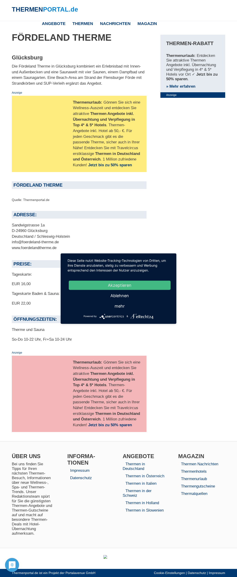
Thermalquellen (194, 493)
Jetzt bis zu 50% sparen (110, 165)
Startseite (33, 23)
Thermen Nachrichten (199, 464)
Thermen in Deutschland (134, 466)
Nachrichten (115, 23)
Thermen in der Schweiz (137, 493)
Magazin (147, 23)
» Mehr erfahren (180, 86)
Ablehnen (119, 295)
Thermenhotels (194, 471)
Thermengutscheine (198, 486)
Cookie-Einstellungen (169, 573)
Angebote (53, 23)
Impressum (80, 470)
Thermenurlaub (194, 479)
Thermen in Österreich (144, 476)
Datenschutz (81, 478)
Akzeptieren (119, 285)
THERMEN (45, 9)
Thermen (82, 23)
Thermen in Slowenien (144, 510)
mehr (120, 305)
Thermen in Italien (140, 483)
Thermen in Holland (142, 503)
